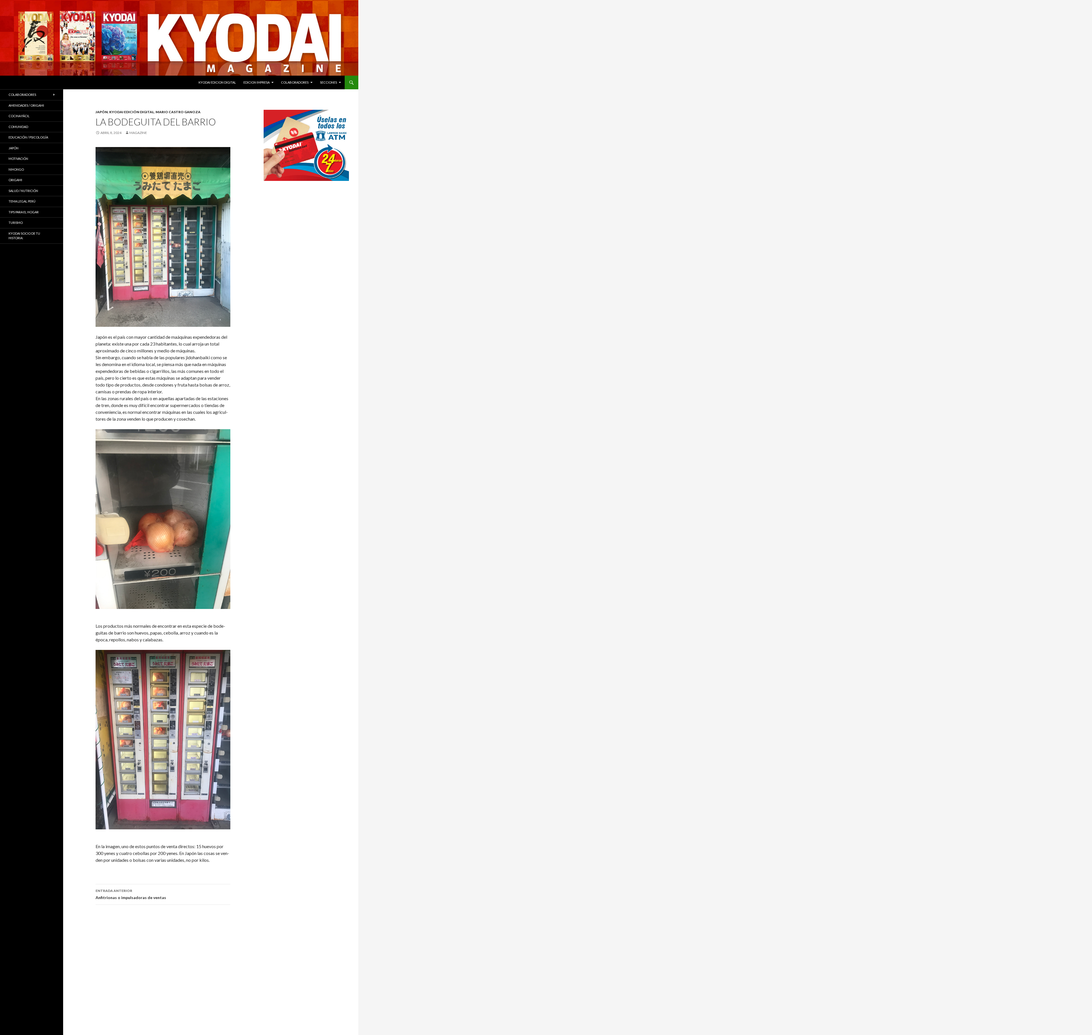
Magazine (138, 133)
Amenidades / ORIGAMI (26, 105)
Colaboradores (295, 82)
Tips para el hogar (24, 212)
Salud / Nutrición (23, 191)
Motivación (18, 158)
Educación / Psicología (28, 137)
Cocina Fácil (19, 116)
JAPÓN (13, 148)
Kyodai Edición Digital (131, 112)
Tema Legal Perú (22, 201)
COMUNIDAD (18, 127)
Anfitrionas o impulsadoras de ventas (131, 894)
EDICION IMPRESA (256, 82)
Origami (15, 180)
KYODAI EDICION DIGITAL (217, 82)
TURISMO (16, 222)
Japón (102, 112)
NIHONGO (16, 169)
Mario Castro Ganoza (178, 112)
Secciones (328, 82)
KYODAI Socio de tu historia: (24, 236)
